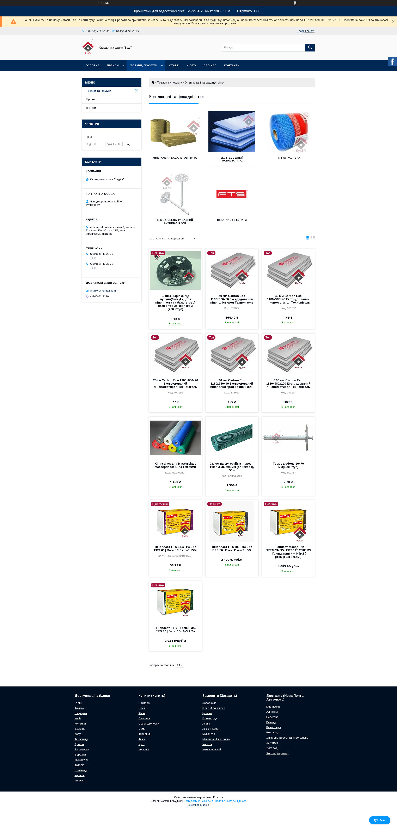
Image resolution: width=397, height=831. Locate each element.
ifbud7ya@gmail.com (103, 290)
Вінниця (271, 722)
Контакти (231, 65)
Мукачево (208, 733)
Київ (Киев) (273, 706)
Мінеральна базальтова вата (175, 157)
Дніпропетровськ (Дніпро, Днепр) (287, 737)
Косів (78, 718)
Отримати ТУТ (248, 11)
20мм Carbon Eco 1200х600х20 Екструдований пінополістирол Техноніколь (175, 384)
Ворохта (80, 754)
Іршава (207, 713)
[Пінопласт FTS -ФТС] (232, 194)
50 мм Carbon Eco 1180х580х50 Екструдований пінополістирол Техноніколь (232, 299)
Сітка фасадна (289, 157)
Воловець (272, 732)
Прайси (113, 65)
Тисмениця (81, 739)
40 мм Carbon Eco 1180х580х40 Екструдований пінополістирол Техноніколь (288, 299)
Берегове (272, 717)
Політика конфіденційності (230, 801)
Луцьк (206, 723)
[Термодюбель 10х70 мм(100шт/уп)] (288, 437)
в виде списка (313, 239)
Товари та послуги (169, 82)
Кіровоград (209, 718)
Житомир (272, 742)
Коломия (80, 723)
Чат (382, 820)
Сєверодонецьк (149, 723)
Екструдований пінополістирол (232, 159)
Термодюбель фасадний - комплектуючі (175, 221)
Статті (174, 65)
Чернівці (80, 780)
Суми (142, 728)
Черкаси (144, 749)
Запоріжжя (209, 702)
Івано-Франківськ (213, 708)
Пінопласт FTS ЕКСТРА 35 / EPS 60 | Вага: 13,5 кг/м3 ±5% (175, 548)
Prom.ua (218, 797)
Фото (191, 65)
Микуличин (81, 759)
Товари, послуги (143, 65)
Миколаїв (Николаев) (216, 739)
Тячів (142, 739)
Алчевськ (272, 711)
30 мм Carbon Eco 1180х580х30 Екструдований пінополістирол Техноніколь (232, 384)
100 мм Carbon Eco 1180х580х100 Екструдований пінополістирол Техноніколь (288, 384)
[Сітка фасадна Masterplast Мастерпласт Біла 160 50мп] (175, 437)
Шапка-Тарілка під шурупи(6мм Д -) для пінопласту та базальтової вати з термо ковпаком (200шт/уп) (175, 302)
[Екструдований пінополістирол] (232, 132)
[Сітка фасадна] (289, 132)
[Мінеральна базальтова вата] (175, 132)
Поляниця (81, 770)
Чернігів (80, 775)
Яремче (79, 744)
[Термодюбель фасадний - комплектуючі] (175, 194)
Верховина (82, 749)
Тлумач (79, 708)
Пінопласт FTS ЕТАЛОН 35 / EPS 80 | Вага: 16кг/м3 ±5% (175, 629)
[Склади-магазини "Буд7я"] (88, 54)
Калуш (79, 733)
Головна (92, 65)
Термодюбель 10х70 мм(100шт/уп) (288, 465)
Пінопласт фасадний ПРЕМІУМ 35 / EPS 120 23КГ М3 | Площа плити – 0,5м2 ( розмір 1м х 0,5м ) (288, 551)
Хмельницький (211, 749)
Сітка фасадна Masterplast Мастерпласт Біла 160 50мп (175, 465)
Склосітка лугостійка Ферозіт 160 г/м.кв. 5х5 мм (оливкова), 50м (232, 467)
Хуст (142, 744)
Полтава (144, 702)
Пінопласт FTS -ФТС (232, 220)
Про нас (209, 65)
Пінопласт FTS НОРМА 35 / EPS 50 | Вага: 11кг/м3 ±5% (232, 548)
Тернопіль (145, 733)
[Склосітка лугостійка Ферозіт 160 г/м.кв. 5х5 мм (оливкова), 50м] (232, 437)
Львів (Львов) (210, 728)
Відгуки (91, 107)
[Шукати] (310, 47)
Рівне (142, 713)
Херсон (207, 744)
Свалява (144, 718)
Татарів (79, 764)
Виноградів (273, 727)
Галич (78, 702)
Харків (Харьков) (277, 753)
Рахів (142, 708)
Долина (80, 728)
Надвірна (81, 713)
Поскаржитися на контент (198, 801)
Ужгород (272, 748)
